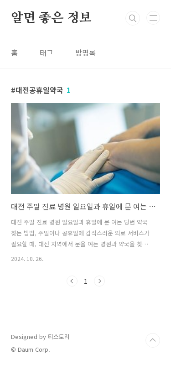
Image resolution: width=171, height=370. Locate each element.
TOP (152, 340)
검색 (133, 18)
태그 (46, 52)
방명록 (85, 52)
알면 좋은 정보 (51, 18)
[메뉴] (153, 18)
